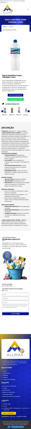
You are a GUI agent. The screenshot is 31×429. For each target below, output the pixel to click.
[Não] (28, 425)
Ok (9, 427)
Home (5, 26)
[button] (2, 111)
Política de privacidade (17, 427)
